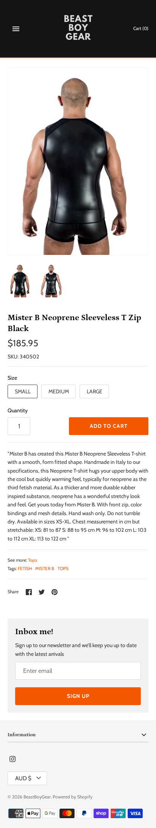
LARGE (94, 391)
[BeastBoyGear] (78, 28)
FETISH (25, 568)
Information (22, 734)
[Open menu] (16, 28)
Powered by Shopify (72, 797)
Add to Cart (109, 426)
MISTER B (44, 568)
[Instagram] (12, 759)
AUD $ (23, 778)
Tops (32, 560)
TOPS (63, 568)
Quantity (18, 410)
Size (12, 377)
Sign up (78, 696)
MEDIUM (58, 391)
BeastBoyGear (37, 797)
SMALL (23, 391)
